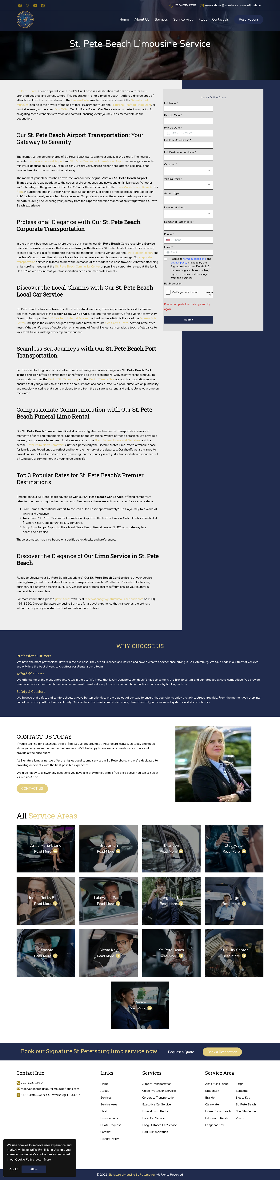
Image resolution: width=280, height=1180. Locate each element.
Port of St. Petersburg (63, 379)
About (104, 1091)
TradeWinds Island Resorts (134, 187)
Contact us (32, 788)
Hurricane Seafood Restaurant (131, 105)
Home (104, 1084)
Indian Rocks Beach (45, 897)
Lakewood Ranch (108, 897)
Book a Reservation (222, 1052)
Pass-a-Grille (80, 100)
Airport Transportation (156, 1084)
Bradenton (108, 845)
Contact (105, 1132)
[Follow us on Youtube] (35, 5)
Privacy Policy (109, 1139)
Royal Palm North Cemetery (45, 445)
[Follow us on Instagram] (28, 5)
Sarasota (45, 950)
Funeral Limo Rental (155, 1111)
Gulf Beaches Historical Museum (68, 318)
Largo (234, 897)
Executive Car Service (156, 1104)
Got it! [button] (14, 1169)
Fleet (103, 1111)
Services (106, 1098)
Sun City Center (234, 950)
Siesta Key (109, 950)
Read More (45, 851)
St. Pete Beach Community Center (77, 266)
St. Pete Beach (27, 91)
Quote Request (110, 1125)
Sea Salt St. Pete (116, 323)
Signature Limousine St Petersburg (131, 1175)
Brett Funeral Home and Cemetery (118, 440)
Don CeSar (61, 109)
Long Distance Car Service (159, 1125)
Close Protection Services (159, 1091)
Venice (140, 1002)
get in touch (62, 599)
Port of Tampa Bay (101, 379)
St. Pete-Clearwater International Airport (97, 161)
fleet (20, 192)
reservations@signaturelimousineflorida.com (234, 5)
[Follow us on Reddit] (43, 5)
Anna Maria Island (46, 845)
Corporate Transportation (158, 1098)
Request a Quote (181, 1052)
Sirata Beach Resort (139, 253)
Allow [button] (34, 1169)
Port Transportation (155, 1132)
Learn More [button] (43, 1159)
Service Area (108, 1104)
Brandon (171, 845)
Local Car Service (153, 1118)
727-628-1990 (185, 5)
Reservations (249, 19)
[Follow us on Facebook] (20, 5)
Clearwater (234, 845)
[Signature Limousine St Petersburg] (25, 19)
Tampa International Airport (46, 161)
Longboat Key (171, 897)
